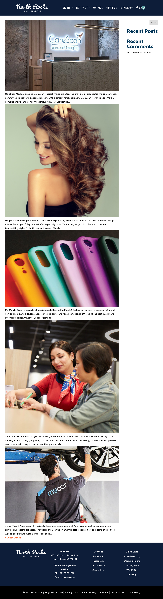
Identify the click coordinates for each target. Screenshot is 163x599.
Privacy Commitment (75, 592)
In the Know (126, 7)
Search (154, 22)
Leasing (132, 574)
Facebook (98, 556)
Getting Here (132, 565)
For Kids (98, 7)
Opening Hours (132, 560)
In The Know (98, 565)
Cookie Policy (133, 592)
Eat (78, 7)
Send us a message (65, 577)
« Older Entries (13, 537)
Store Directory (132, 556)
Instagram (98, 560)
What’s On (111, 7)
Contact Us (98, 570)
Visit (85, 7)
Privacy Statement (99, 592)
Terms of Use (117, 592)
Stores (67, 7)
